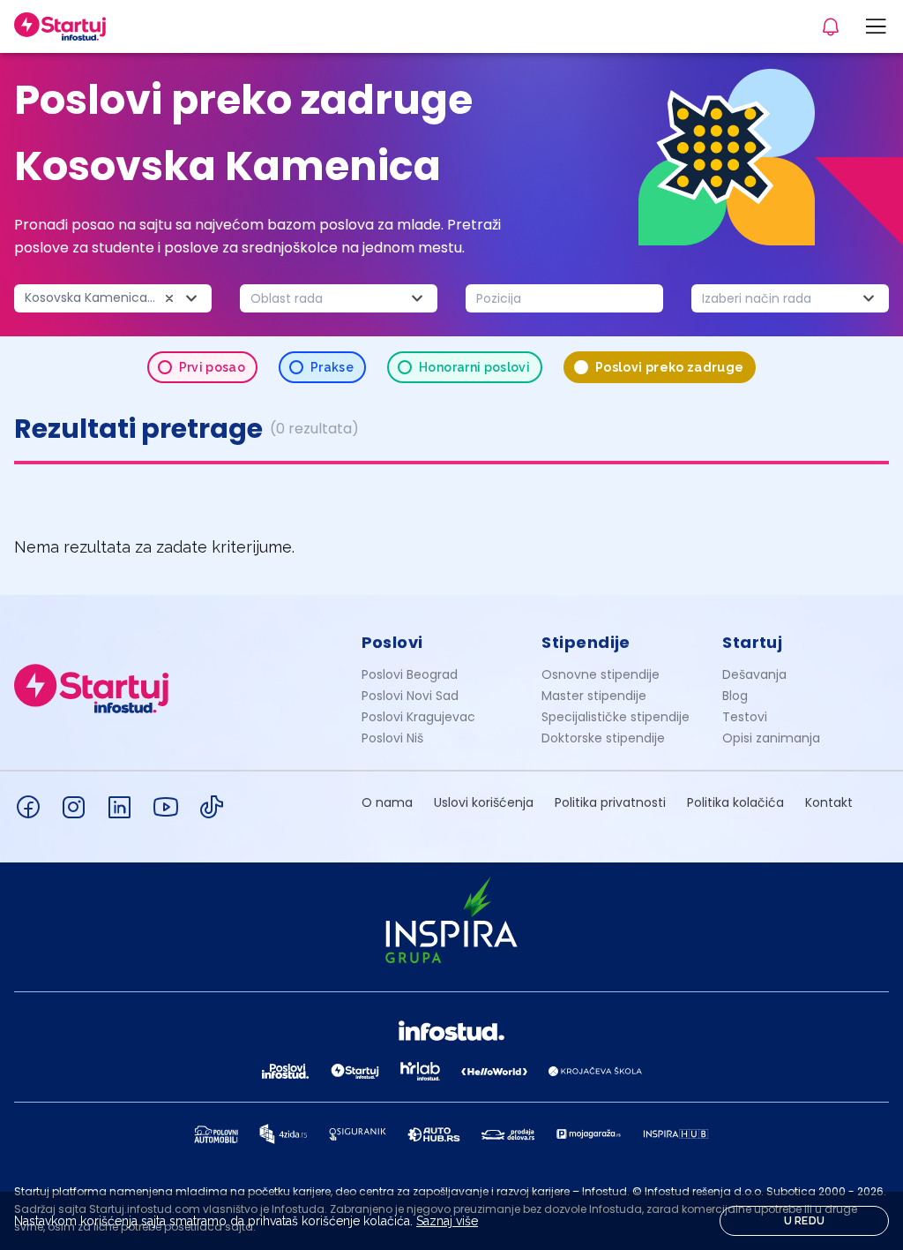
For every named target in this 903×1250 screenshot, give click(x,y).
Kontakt (829, 802)
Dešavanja (754, 674)
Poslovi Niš (392, 738)
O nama (387, 802)
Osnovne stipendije (600, 674)
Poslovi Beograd (410, 674)
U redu (804, 1221)
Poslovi (392, 642)
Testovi (744, 717)
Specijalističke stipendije (615, 717)
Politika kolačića (735, 802)
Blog (735, 695)
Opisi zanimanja (771, 738)
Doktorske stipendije (603, 738)
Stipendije (586, 642)
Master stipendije (593, 695)
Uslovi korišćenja (484, 802)
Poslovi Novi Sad (410, 695)
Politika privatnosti (610, 802)
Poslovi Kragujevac (418, 717)
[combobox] (113, 298)
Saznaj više (447, 1221)
